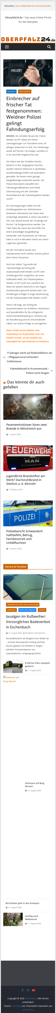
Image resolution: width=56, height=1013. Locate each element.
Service (42, 610)
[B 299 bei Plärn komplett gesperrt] (13, 667)
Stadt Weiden (24, 91)
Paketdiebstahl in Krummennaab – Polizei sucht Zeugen (29, 371)
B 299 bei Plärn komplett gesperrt (37, 665)
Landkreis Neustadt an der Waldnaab (22, 605)
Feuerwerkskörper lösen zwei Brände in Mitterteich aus (26, 426)
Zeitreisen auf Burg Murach (34, 785)
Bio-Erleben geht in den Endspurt (22, 903)
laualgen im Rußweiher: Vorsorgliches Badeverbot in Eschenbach (28, 621)
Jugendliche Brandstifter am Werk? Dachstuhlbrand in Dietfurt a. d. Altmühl (25, 480)
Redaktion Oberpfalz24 (35, 633)
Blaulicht (11, 91)
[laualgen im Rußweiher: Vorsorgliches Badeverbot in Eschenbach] (28, 587)
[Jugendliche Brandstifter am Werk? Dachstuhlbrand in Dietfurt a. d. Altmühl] (28, 447)
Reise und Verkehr (27, 610)
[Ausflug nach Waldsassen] (13, 920)
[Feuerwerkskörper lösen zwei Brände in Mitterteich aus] (28, 396)
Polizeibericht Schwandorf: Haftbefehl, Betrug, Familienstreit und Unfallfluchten (24, 537)
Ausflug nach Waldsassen (31, 918)
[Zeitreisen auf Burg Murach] (13, 787)
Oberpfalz (11, 610)
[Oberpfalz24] (28, 38)
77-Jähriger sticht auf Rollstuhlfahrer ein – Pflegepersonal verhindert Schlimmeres (29, 357)
